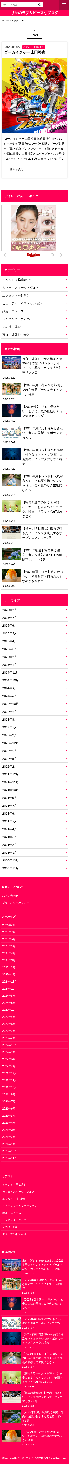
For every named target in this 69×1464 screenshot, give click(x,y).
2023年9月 (9, 711)
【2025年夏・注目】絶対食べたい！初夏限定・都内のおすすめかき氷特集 (33, 578)
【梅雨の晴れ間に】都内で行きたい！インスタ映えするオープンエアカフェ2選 (32, 535)
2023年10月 (10, 703)
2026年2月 (9, 609)
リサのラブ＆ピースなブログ (34, 13)
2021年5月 (9, 821)
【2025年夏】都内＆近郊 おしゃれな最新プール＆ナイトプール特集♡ (33, 392)
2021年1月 (9, 852)
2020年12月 (10, 860)
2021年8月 (9, 797)
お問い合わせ (10, 895)
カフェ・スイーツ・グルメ (20, 287)
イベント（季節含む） (17, 279)
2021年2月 (9, 844)
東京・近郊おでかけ (16, 334)
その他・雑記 (11, 326)
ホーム (7, 20)
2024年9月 (9, 688)
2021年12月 (10, 774)
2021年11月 (10, 782)
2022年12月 (10, 743)
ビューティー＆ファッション (22, 303)
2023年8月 (9, 719)
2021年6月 (9, 813)
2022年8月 (9, 758)
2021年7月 (9, 805)
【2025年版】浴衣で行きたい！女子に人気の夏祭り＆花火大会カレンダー (32, 413)
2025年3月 (9, 649)
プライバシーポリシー (15, 902)
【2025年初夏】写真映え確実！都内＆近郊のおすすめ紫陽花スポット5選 (32, 557)
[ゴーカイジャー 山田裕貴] (34, 131)
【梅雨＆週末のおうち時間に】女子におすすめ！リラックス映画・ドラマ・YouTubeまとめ (32, 511)
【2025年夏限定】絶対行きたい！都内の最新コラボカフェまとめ (33, 435)
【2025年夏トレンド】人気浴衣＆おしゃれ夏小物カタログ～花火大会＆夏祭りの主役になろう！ (33, 485)
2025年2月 (9, 656)
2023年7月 (9, 727)
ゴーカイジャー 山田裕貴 (24, 52)
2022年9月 (9, 750)
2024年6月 (9, 696)
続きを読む (16, 169)
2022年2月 (9, 766)
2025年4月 (9, 641)
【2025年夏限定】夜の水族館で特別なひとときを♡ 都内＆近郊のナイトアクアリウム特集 (33, 459)
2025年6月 (9, 625)
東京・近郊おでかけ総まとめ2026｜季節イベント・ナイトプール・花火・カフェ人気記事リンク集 (33, 368)
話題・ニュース (13, 311)
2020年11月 (10, 868)
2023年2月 (9, 735)
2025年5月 (9, 633)
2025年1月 (9, 664)
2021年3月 (9, 837)
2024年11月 (10, 672)
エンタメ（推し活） (16, 295)
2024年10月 (10, 680)
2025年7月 (9, 617)
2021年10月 (10, 790)
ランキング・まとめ (16, 319)
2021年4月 (9, 829)
